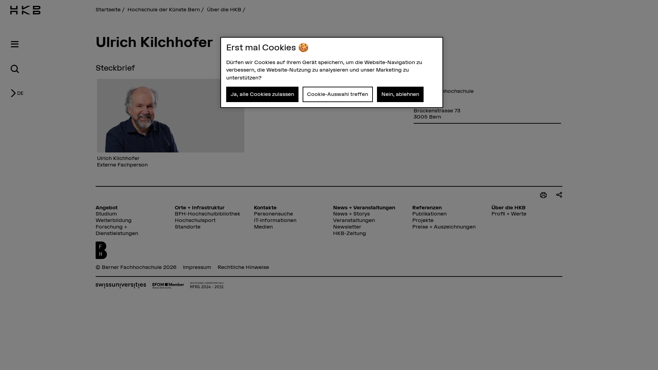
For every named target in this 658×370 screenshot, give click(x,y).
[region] (331, 72)
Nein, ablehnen (400, 94)
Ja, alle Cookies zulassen (262, 94)
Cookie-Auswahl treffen (337, 94)
